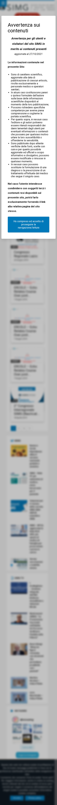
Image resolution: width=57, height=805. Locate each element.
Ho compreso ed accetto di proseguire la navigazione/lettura (28, 224)
